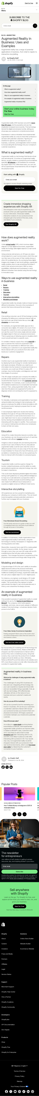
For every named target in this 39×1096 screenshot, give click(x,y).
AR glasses (11, 162)
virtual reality (10, 244)
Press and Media (7, 954)
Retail (5, 285)
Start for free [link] (19, 188)
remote (19, 439)
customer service (31, 381)
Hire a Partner (6, 997)
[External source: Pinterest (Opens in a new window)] (32, 1091)
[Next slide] (25, 814)
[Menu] (37, 3)
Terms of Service (19, 1071)
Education (6, 292)
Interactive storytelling (11, 297)
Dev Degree (5, 1030)
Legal (3, 969)
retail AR (31, 341)
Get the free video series (14, 642)
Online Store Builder (27, 939)
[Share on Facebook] (3, 767)
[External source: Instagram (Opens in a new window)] (19, 1091)
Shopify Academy (7, 1002)
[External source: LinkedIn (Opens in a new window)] (28, 1091)
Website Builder (25, 944)
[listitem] (19, 799)
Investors (4, 949)
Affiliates (4, 964)
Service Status (6, 974)
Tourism (6, 295)
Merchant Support (7, 987)
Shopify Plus (5, 1047)
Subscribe (19, 872)
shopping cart (8, 735)
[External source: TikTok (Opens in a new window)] (23, 1091)
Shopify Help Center (8, 992)
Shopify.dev (5, 1019)
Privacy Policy (30, 878)
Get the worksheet (12, 532)
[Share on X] (7, 767)
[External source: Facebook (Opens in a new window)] (6, 1091)
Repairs (6, 287)
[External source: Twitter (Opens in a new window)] (10, 1091)
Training (6, 290)
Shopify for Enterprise (8, 1052)
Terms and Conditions (16, 878)
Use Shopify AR (11, 224)
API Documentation (8, 1024)
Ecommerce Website (27, 949)
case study (17, 724)
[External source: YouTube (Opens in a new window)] (15, 1091)
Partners (4, 959)
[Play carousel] (19, 814)
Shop (3, 1042)
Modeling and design (10, 299)
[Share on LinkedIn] (11, 767)
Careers (4, 944)
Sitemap (19, 1081)
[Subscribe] (35, 26)
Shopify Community (8, 1007)
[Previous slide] (14, 814)
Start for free (29, 3)
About (3, 939)
